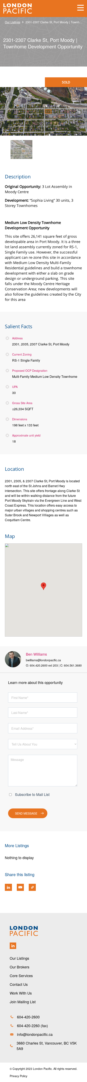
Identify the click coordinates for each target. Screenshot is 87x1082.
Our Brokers (19, 966)
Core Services (21, 975)
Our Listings (12, 22)
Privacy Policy (18, 1076)
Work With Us (21, 993)
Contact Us (19, 984)
